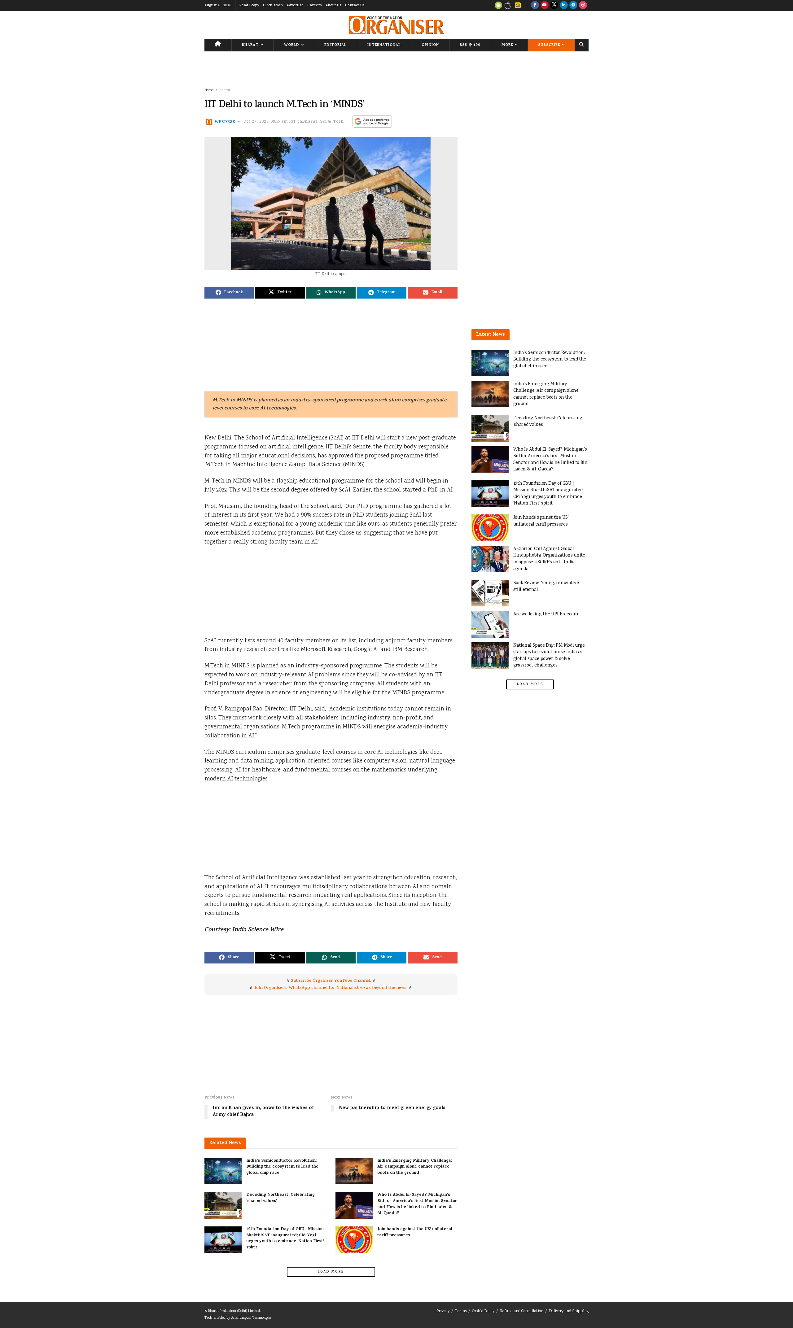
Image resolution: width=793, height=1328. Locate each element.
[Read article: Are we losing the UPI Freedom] (490, 624)
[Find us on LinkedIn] (564, 5)
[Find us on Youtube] (545, 5)
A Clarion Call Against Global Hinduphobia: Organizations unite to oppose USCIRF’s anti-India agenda (549, 559)
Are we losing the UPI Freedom (545, 614)
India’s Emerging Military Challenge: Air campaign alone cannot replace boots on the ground (414, 1167)
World (291, 45)
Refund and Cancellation (521, 1311)
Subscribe (549, 45)
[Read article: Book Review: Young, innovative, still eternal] (490, 593)
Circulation (273, 5)
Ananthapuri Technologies (251, 1318)
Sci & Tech (332, 122)
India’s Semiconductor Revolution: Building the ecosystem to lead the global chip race (282, 1167)
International (384, 45)
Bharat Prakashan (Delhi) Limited (234, 1311)
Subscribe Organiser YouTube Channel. (331, 981)
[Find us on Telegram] (573, 5)
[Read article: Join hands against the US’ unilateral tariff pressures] (354, 1239)
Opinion (430, 45)
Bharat (250, 45)
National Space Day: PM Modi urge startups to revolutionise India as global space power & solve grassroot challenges (549, 655)
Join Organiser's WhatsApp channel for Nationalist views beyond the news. (330, 988)
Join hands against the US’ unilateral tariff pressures (414, 1232)
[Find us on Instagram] (583, 5)
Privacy (442, 1311)
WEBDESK (225, 122)
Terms (461, 1311)
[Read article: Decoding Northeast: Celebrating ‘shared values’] (223, 1205)
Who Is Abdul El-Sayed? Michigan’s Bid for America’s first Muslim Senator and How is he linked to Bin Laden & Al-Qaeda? (417, 1204)
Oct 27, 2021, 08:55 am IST (270, 122)
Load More (331, 1272)
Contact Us (355, 5)
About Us (333, 5)
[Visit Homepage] (396, 25)
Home (208, 90)
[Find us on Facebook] (535, 5)
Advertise (295, 5)
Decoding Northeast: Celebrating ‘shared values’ (280, 1198)
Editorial (335, 45)
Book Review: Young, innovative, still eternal (546, 586)
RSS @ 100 (470, 45)
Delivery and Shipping (569, 1311)
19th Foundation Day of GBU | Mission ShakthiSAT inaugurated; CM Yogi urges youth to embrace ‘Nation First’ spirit (285, 1238)
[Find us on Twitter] (554, 5)
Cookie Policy (483, 1311)
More (507, 45)
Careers (314, 5)
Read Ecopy (249, 5)
